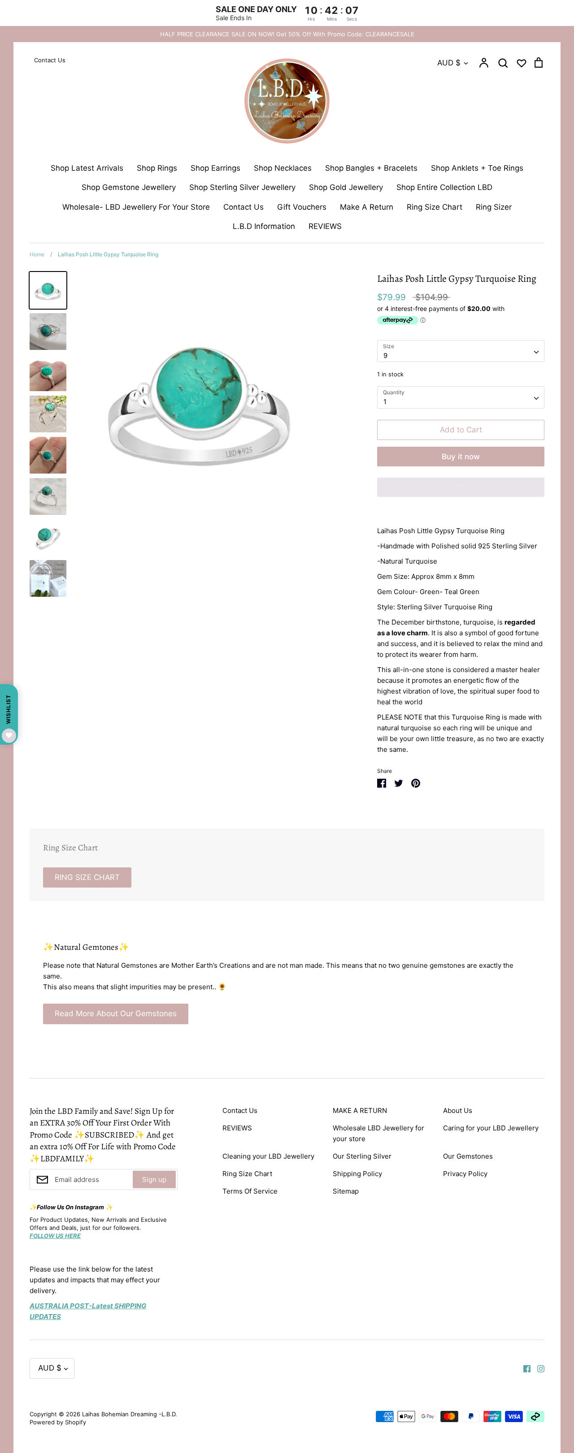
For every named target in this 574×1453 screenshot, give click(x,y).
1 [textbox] (385, 401)
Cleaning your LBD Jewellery (268, 1156)
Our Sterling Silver (362, 1156)
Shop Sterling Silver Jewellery (242, 187)
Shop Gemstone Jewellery (129, 187)
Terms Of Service (250, 1191)
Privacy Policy (465, 1173)
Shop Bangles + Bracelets (371, 168)
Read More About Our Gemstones (116, 1013)
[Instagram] (537, 1368)
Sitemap (346, 1191)
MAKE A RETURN (360, 1110)
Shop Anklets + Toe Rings (477, 168)
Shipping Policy (357, 1173)
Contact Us (243, 207)
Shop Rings (157, 168)
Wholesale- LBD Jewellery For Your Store (136, 207)
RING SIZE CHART (87, 877)
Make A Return (366, 207)
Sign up (154, 1179)
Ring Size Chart (434, 207)
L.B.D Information (264, 226)
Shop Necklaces (283, 168)
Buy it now (461, 456)
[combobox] (460, 351)
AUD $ (449, 62)
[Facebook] (524, 1368)
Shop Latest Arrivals (87, 168)
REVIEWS (325, 226)
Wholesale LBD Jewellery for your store (378, 1133)
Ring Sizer (494, 207)
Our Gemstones (468, 1156)
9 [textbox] (385, 355)
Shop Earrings (215, 168)
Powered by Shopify (58, 1422)
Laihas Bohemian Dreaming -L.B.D (128, 1414)
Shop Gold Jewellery (346, 187)
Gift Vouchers (301, 207)
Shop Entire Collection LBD (444, 187)
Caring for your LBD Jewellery (491, 1128)
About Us (457, 1110)
